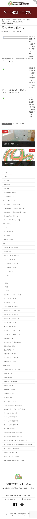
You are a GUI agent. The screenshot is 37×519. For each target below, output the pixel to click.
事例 (4, 243)
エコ (6, 279)
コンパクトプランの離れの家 (12, 204)
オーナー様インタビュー (9, 200)
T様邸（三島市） (9, 397)
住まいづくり (6, 365)
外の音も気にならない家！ (11, 306)
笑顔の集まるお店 (9, 338)
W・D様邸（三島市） (19, 123)
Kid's (5, 227)
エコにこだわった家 (9, 259)
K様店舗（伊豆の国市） (10, 381)
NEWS (5, 176)
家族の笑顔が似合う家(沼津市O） (13, 436)
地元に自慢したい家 (9, 302)
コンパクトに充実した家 (11, 267)
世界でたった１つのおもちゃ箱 (12, 294)
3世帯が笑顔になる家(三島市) (12, 369)
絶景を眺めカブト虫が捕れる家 (12, 342)
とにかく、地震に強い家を (11, 255)
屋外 (6, 287)
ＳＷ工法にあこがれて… (11, 361)
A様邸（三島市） (9, 377)
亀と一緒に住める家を (10, 298)
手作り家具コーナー (9, 196)
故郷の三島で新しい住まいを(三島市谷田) (15, 440)
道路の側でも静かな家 (10, 353)
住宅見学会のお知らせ (10, 192)
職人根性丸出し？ (9, 350)
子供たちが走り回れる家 (11, 216)
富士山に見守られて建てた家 (12, 310)
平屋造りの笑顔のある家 (11, 314)
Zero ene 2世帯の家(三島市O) (13, 405)
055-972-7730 (11, 499)
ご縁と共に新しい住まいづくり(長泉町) (15, 409)
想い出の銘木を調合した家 (11, 318)
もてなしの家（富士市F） (11, 420)
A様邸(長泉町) (8, 373)
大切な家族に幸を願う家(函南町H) (13, 432)
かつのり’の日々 (8, 239)
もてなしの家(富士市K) (10, 413)
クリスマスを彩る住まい (11, 263)
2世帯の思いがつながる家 (11, 247)
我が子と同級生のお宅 (10, 326)
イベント (6, 180)
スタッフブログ (7, 223)
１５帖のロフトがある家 (11, 357)
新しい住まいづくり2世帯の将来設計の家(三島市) (18, 444)
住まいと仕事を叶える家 (11, 424)
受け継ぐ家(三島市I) (10, 428)
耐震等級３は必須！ (9, 346)
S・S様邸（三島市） (9, 389)
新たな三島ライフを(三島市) (12, 448)
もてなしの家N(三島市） (11, 417)
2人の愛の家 (7, 251)
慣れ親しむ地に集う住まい (11, 322)
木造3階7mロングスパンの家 (12, 334)
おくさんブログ (8, 231)
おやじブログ (8, 235)
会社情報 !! (7, 188)
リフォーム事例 (8, 271)
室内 (6, 283)
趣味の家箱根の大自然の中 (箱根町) (14, 460)
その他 (7, 275)
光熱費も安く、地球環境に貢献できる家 (15, 212)
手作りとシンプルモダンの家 (12, 220)
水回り (7, 290)
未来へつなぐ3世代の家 (10, 452)
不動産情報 (7, 184)
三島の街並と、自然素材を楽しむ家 (14, 208)
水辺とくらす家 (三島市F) (12, 456)
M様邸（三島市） (9, 385)
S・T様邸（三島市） (10, 393)
